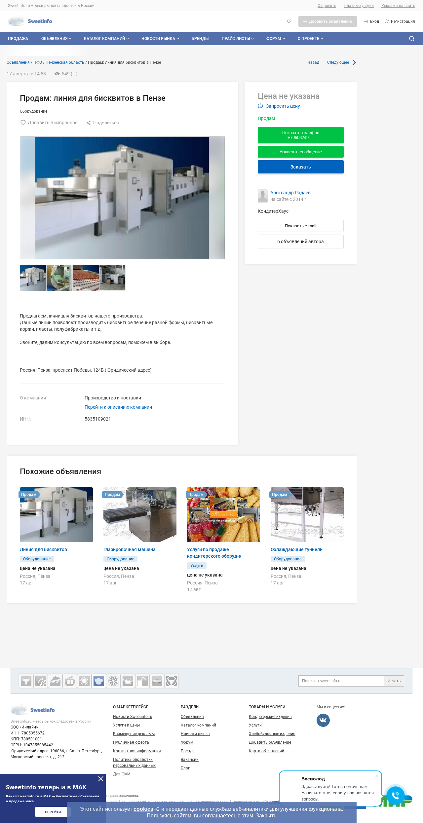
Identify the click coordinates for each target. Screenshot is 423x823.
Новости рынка (158, 38)
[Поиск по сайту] (411, 38)
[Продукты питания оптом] (69, 681)
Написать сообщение (301, 151)
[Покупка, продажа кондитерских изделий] (99, 681)
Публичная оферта (131, 742)
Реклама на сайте (398, 5)
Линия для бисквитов (43, 549)
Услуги (255, 725)
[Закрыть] (100, 778)
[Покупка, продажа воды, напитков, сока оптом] (142, 681)
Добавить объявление (270, 742)
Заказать (300, 166)
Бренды (200, 38)
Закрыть (266, 815)
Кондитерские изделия (270, 716)
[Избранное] (289, 21)
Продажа (18, 38)
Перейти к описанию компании (118, 407)
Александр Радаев (290, 192)
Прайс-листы (236, 38)
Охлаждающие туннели (297, 549)
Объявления (54, 38)
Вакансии (190, 759)
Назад (313, 62)
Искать (394, 681)
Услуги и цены (126, 725)
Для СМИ (122, 774)
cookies (143, 809)
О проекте (327, 5)
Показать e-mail (300, 225)
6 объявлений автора (300, 241)
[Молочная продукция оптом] (128, 681)
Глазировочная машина (129, 549)
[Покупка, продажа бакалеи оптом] (157, 681)
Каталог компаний (104, 38)
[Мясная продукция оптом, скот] (26, 681)
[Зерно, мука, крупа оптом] (84, 681)
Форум (273, 38)
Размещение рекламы (134, 733)
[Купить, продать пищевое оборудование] (40, 681)
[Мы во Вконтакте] (323, 720)
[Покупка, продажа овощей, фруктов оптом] (113, 681)
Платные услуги (359, 5)
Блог (185, 768)
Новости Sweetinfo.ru (132, 716)
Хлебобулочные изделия (272, 733)
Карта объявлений (266, 751)
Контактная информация (137, 751)
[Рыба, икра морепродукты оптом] (55, 681)
